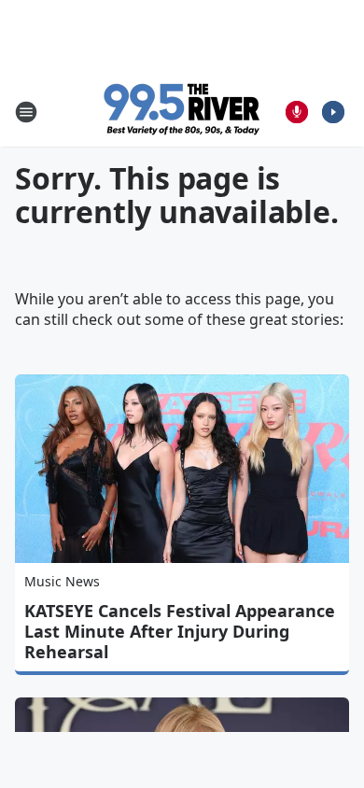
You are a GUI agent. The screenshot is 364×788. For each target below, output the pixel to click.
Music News (62, 581)
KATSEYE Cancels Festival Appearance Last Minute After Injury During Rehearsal (179, 631)
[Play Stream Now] (333, 112)
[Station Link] (182, 111)
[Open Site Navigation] (26, 112)
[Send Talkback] (297, 112)
